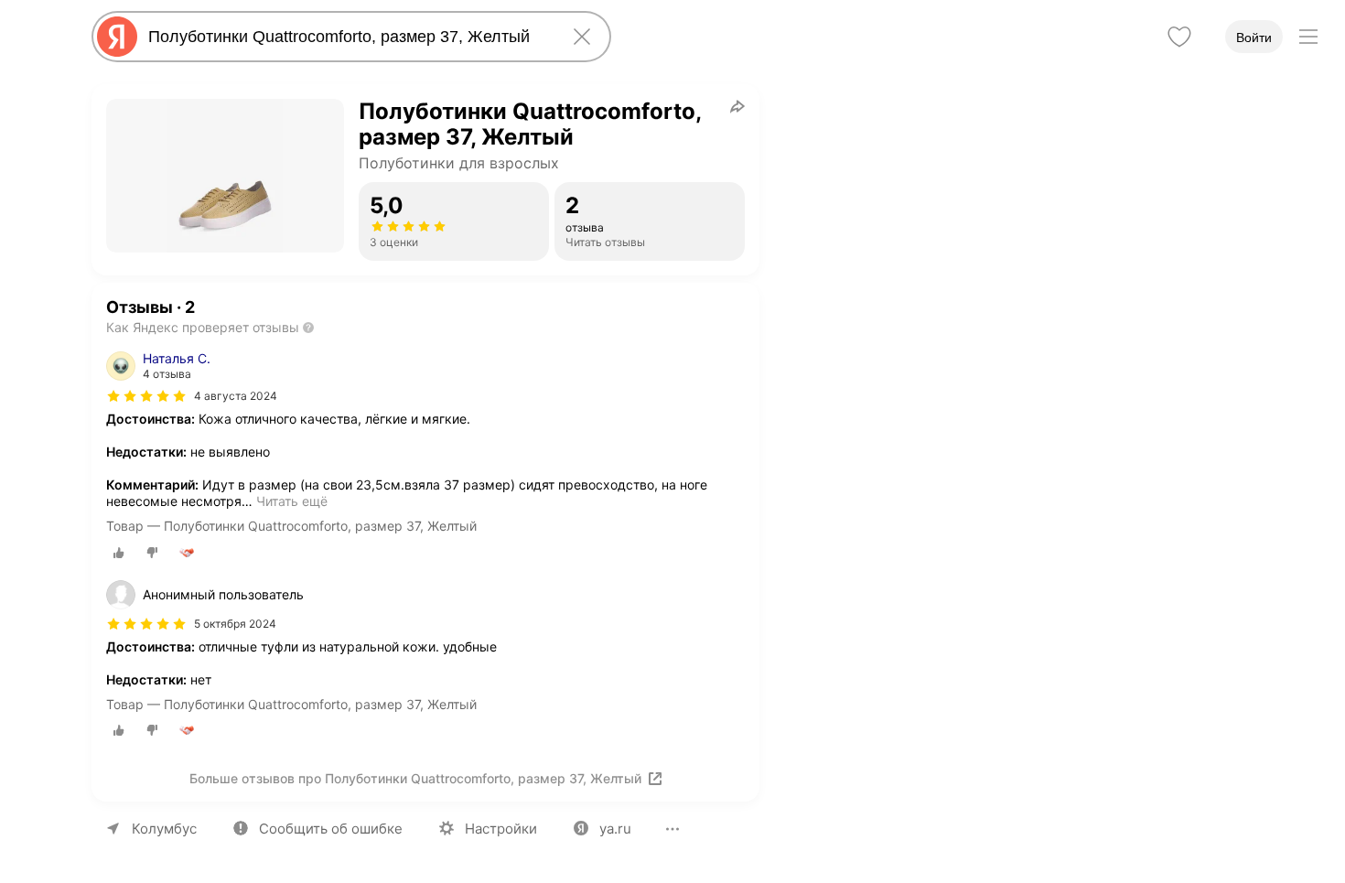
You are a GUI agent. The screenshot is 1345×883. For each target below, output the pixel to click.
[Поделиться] (737, 106)
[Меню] (1308, 36)
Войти (1254, 37)
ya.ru (615, 828)
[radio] (119, 553)
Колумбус (164, 828)
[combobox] (347, 36)
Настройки (501, 828)
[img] (146, 396)
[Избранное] (1179, 36)
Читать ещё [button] (292, 501)
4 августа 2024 (235, 396)
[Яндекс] (117, 36)
